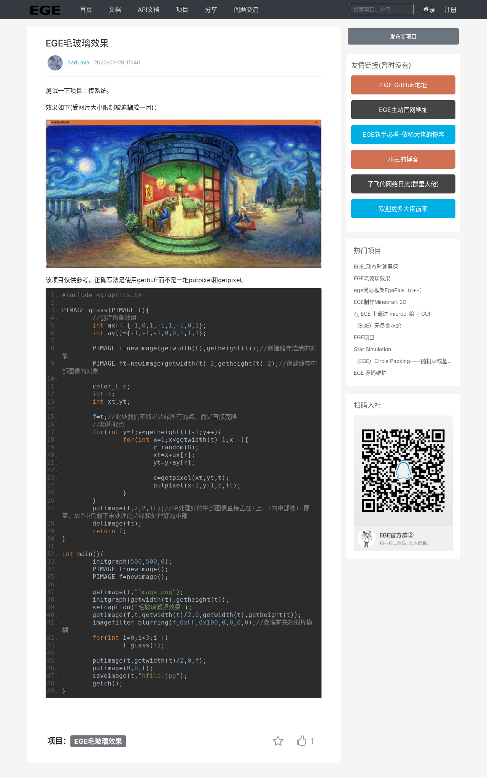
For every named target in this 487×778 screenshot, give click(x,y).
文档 (115, 9)
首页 (86, 9)
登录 (429, 9)
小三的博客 (403, 159)
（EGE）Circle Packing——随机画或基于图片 (403, 361)
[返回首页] (45, 9)
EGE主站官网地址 (403, 109)
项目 (182, 9)
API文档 (148, 9)
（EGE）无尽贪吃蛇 (377, 325)
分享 (211, 9)
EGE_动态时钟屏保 (376, 266)
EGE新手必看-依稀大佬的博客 (403, 134)
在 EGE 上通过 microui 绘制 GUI (392, 313)
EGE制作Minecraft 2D (380, 302)
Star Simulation (372, 349)
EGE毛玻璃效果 (98, 741)
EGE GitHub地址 (403, 85)
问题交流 (246, 9)
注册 (450, 9)
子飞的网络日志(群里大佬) (403, 184)
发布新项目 (403, 36)
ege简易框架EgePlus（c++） (389, 290)
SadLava (78, 62)
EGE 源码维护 (370, 372)
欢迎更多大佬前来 (403, 208)
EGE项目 (364, 337)
